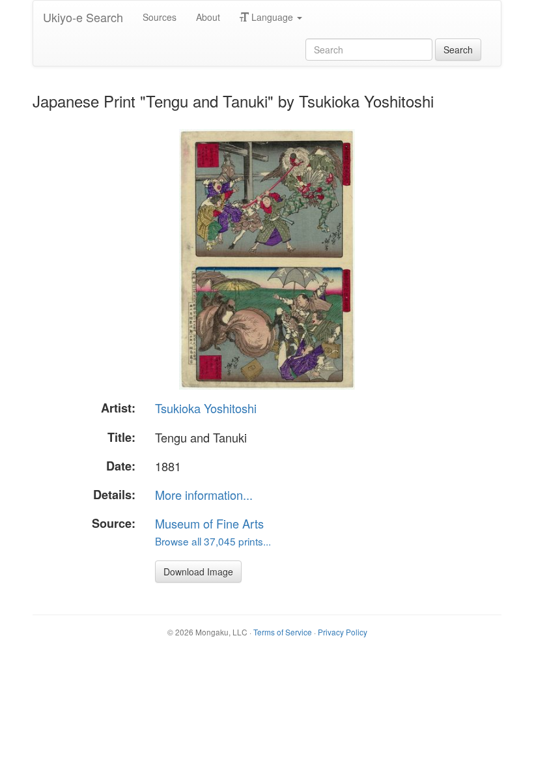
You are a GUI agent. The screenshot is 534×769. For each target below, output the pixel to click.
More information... (204, 494)
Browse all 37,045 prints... (213, 541)
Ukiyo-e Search (83, 16)
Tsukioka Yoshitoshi (206, 407)
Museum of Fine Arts (209, 523)
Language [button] (272, 16)
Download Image (198, 571)
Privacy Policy (342, 631)
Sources (159, 16)
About (208, 16)
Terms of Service (282, 631)
